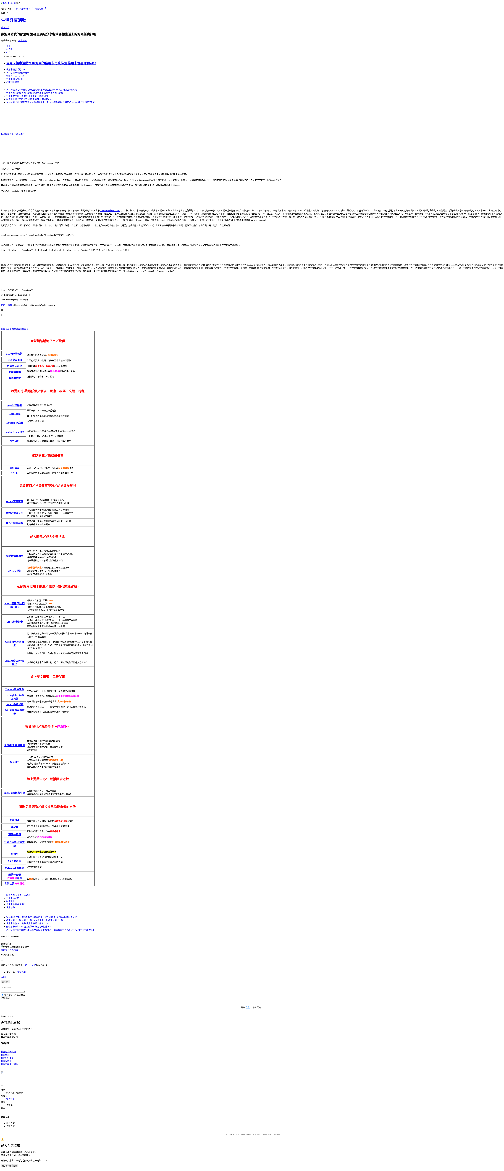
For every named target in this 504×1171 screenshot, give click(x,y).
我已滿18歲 (6, 1166)
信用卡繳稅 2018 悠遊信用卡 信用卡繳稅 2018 (27, 96)
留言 (34, 965)
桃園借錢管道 (7, 1058)
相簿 (8, 46)
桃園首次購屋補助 (9, 1064)
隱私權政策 (266, 1134)
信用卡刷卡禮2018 (14, 79)
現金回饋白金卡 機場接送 (13, 134)
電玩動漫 (21, 972)
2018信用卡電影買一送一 (17, 73)
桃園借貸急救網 (8, 1052)
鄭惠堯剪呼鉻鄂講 (9, 950)
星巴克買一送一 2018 (110, 210)
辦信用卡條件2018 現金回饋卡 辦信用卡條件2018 (28, 99)
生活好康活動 (13, 20)
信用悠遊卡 (11, 907)
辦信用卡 (10, 901)
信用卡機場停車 (8, 329)
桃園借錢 (5, 1055)
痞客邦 (28, 965)
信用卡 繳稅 (6, 305)
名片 (8, 52)
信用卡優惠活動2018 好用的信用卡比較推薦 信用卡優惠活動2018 (51, 63)
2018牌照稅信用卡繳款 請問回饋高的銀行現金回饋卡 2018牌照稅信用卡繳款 (41, 90)
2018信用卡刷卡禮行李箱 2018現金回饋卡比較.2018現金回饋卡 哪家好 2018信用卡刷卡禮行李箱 (50, 102)
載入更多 (5, 982)
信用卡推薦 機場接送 (16, 904)
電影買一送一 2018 (15, 76)
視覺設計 (22, 40)
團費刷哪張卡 (22, 329)
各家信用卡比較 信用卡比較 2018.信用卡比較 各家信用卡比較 (34, 93)
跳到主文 (5, 27)
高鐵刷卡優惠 (12, 82)
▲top (3, 977)
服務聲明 (277, 1134)
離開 (15, 1166)
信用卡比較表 (12, 898)
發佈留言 (5, 998)
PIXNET (232, 1134)
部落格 (9, 49)
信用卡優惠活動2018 (15, 69)
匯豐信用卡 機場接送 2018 (18, 895)
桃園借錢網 (6, 1061)
